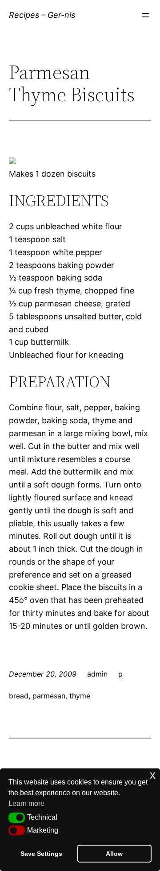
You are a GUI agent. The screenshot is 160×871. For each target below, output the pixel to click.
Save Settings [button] (41, 853)
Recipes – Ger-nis (42, 15)
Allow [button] (114, 853)
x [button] (153, 775)
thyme (79, 695)
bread (18, 695)
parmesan (48, 695)
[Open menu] (145, 15)
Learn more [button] (26, 803)
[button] (16, 817)
